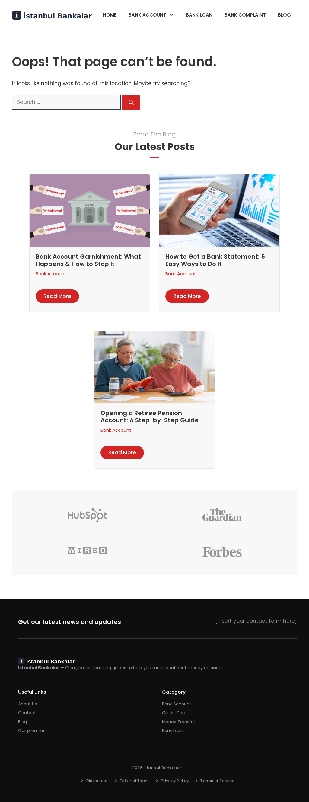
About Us (27, 704)
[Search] (131, 102)
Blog (284, 15)
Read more (57, 296)
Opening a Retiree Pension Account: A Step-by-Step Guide (149, 416)
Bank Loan (199, 15)
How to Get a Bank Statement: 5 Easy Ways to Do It (215, 260)
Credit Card (174, 713)
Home (109, 15)
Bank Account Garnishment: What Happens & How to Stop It (88, 260)
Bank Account (147, 15)
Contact (27, 713)
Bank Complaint (245, 15)
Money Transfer (178, 722)
